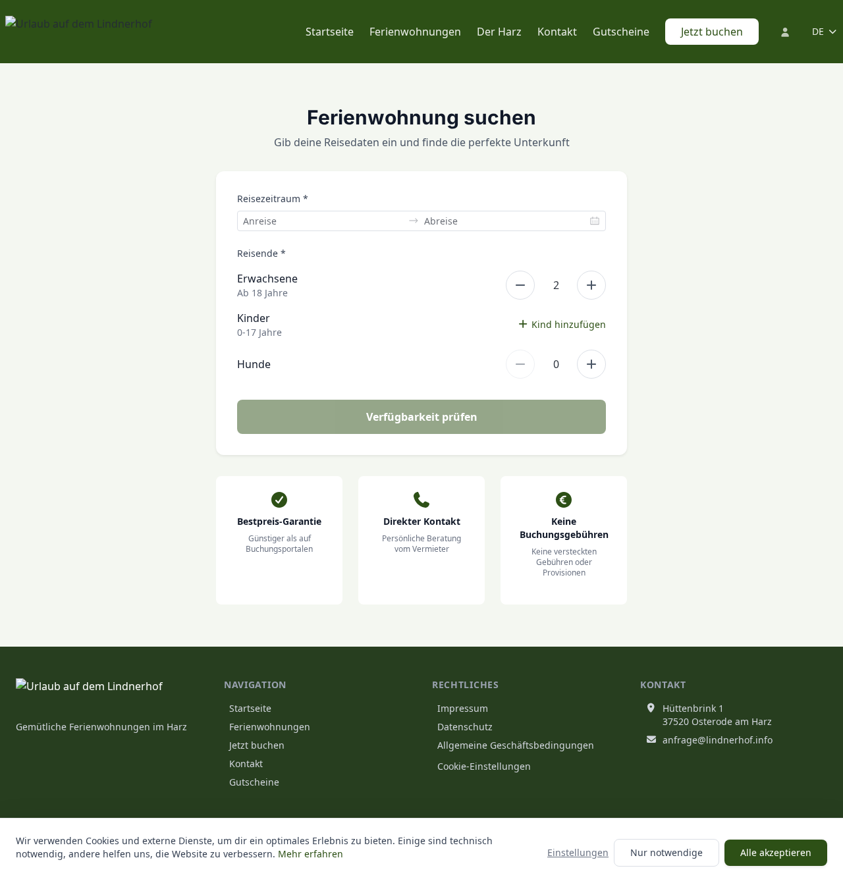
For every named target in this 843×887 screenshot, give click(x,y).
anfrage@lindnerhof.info (718, 740)
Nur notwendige (666, 852)
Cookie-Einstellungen (484, 766)
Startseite (330, 31)
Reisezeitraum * (272, 198)
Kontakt (557, 31)
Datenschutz (465, 726)
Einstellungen (578, 852)
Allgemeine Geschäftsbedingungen (515, 745)
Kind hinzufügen (568, 324)
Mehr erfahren (310, 853)
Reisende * (261, 253)
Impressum (462, 708)
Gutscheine (621, 31)
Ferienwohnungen (415, 31)
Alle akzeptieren (775, 852)
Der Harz (499, 31)
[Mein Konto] (786, 31)
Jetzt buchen (712, 31)
